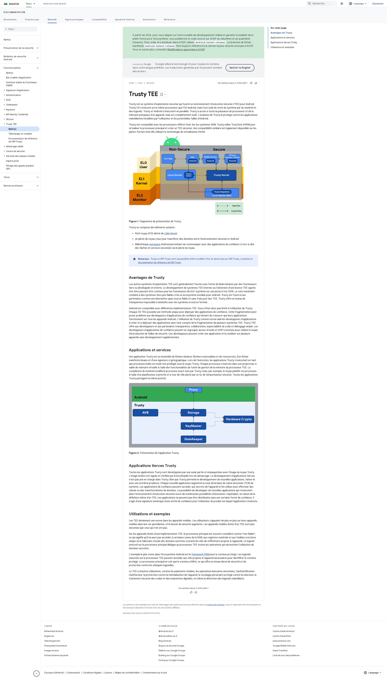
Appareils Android (124, 19)
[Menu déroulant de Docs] (36, 3)
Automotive (149, 19)
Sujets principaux (74, 19)
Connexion (377, 3)
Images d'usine (51, 650)
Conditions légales (92, 672)
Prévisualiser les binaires (55, 645)
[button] (18, 48)
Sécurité (52, 19)
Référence (169, 19)
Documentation (14, 12)
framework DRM (200, 554)
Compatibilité (99, 19)
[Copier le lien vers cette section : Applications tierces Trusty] (179, 466)
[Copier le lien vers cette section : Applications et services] (174, 350)
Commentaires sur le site (155, 672)
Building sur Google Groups (172, 655)
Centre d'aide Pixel (282, 636)
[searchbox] (20, 29)
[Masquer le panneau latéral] (36, 674)
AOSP (131, 83)
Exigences (49, 636)
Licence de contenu (215, 604)
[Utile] (251, 83)
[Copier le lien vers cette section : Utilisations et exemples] (173, 514)
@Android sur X (166, 631)
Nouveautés (10, 19)
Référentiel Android (53, 631)
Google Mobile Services (284, 645)
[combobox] (321, 3)
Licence (108, 672)
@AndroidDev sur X (168, 636)
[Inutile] (256, 83)
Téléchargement (52, 640)
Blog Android (165, 640)
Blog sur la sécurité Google (171, 645)
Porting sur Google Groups (171, 660)
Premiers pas (32, 19)
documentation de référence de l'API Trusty (159, 262)
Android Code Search (54, 3)
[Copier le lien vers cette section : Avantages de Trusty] (167, 278)
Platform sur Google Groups (172, 650)
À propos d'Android (54, 672)
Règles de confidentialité (127, 672)
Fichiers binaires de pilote (56, 655)
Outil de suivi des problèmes (286, 655)
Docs (29, 3)
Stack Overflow (280, 650)
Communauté (73, 672)
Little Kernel (170, 233)
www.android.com (282, 640)
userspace (155, 244)
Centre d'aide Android (283, 631)
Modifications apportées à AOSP (186, 49)
